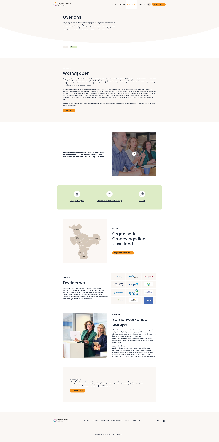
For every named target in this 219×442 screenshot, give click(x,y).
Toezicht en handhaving (109, 200)
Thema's (122, 4)
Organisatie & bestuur (122, 253)
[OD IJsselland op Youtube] (158, 420)
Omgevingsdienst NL (149, 334)
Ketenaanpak (76, 391)
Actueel (86, 420)
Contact (141, 4)
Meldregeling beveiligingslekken (111, 420)
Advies (142, 200)
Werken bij (157, 4)
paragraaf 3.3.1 (117, 350)
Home (114, 4)
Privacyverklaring (117, 434)
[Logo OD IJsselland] (62, 4)
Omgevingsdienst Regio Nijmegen (138, 352)
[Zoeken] (149, 4)
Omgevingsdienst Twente (128, 336)
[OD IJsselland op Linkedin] (164, 420)
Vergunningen (77, 200)
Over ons (130, 4)
